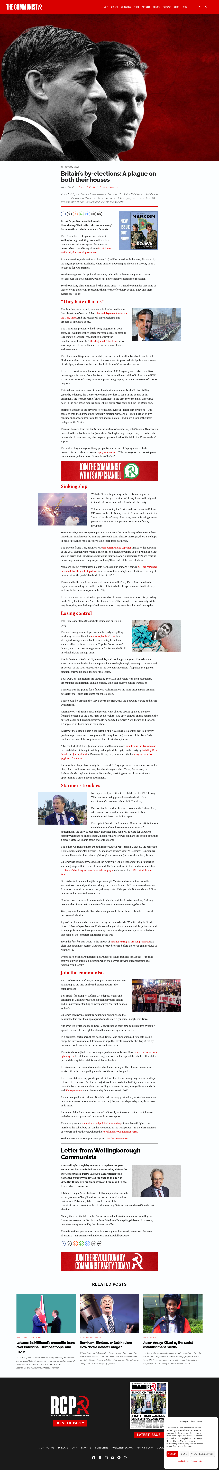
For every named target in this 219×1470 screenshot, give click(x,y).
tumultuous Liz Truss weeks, (141, 746)
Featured (104, 187)
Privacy (63, 1447)
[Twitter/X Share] (69, 214)
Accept (172, 1454)
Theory (156, 7)
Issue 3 (114, 187)
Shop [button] (176, 7)
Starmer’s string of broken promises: (130, 941)
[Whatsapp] (125, 1457)
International (28, 1337)
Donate (114, 7)
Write (136, 7)
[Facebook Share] (63, 214)
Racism (153, 1337)
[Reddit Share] (75, 214)
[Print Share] (99, 214)
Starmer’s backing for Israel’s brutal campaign (88, 870)
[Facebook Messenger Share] (87, 214)
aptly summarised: (108, 452)
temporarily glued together (116, 547)
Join (106, 7)
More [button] (184, 7)
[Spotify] (119, 1457)
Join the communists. (117, 1138)
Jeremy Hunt (80, 754)
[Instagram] (106, 1457)
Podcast (167, 7)
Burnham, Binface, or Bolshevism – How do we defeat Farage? (107, 1345)
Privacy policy (197, 1461)
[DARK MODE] (206, 6)
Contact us (46, 1447)
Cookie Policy (183, 1461)
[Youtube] (113, 1457)
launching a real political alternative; (101, 1123)
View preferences (202, 1454)
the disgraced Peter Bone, (104, 341)
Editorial (91, 187)
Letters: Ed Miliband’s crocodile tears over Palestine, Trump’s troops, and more (45, 1347)
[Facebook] (93, 1457)
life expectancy (74, 1090)
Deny (184, 1454)
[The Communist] (24, 8)
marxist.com (145, 1447)
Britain (81, 187)
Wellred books (122, 1447)
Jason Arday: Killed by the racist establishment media (168, 1345)
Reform (98, 1337)
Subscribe (126, 7)
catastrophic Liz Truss (103, 636)
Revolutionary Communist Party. (120, 1131)
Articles (146, 7)
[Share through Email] (93, 214)
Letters (38, 1337)
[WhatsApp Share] (81, 214)
